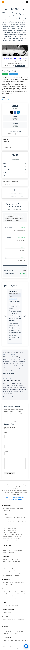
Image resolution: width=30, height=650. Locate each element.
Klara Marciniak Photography (16, 196)
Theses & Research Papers (9, 619)
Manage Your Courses (17, 550)
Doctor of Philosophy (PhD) (9, 524)
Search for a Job (6, 605)
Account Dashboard (16, 548)
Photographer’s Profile (20, 591)
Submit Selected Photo (20, 593)
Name (5, 433)
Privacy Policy (15, 648)
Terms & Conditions (6, 648)
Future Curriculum (7, 510)
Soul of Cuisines (20, 619)
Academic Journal (7, 561)
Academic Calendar (15, 538)
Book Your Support (15, 640)
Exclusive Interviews (7, 575)
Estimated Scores (7, 598)
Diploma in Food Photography (9, 532)
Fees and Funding (7, 540)
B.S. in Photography (7, 517)
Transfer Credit (19, 534)
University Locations (7, 536)
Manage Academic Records (9, 552)
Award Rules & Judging (8, 582)
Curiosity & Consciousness (9, 508)
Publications (5, 633)
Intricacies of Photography (9, 573)
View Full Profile (6, 99)
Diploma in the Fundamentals (9, 526)
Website (6, 451)
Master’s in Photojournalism (9, 521)
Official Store (6, 559)
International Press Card (18, 598)
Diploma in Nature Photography (10, 530)
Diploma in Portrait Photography (10, 528)
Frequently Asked (14, 633)
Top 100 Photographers (8, 571)
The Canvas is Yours (7, 584)
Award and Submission (18, 631)
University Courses (7, 631)
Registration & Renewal (8, 591)
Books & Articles (14, 559)
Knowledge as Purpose (16, 499)
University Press (16, 561)
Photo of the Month (16, 568)
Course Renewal (6, 550)
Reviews (20, 133)
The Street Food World (8, 621)
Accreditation (6, 538)
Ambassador (15, 605)
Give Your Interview (7, 596)
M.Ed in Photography (22, 521)
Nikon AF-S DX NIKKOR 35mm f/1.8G (19, 58)
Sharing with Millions (20, 582)
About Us (7, 497)
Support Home (6, 640)
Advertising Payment (7, 612)
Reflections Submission (18, 596)
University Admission (18, 629)
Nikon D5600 (6, 58)
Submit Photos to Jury (8, 593)
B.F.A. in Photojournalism (19, 517)
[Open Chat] (26, 646)
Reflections (16, 575)
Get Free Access (6, 548)
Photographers (20, 573)
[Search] (19, 2)
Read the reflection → (9, 373)
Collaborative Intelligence (18, 497)
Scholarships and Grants (8, 534)
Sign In (23, 2)
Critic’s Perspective (19, 571)
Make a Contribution (17, 540)
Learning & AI (20, 508)
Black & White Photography (16, 193)
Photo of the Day (6, 568)
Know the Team (17, 536)
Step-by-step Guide (7, 629)
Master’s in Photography (8, 519)
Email (5, 443)
